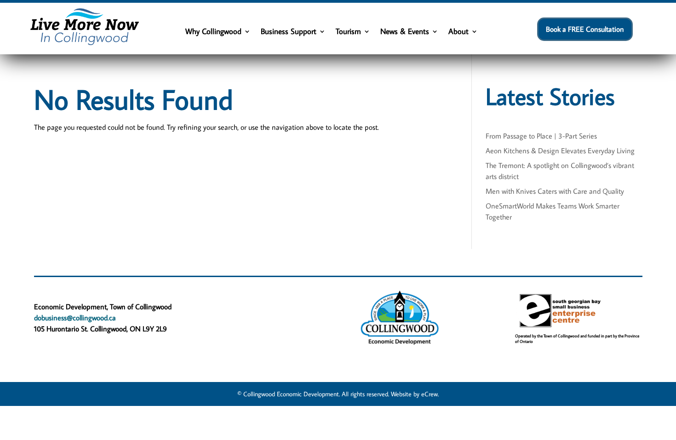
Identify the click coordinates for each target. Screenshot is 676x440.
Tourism (348, 32)
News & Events (404, 32)
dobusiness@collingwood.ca (75, 317)
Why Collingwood (213, 32)
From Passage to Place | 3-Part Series (541, 135)
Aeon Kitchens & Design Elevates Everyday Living (560, 150)
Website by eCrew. (415, 394)
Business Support (288, 32)
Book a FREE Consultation (585, 29)
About (458, 32)
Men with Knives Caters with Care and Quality (555, 191)
